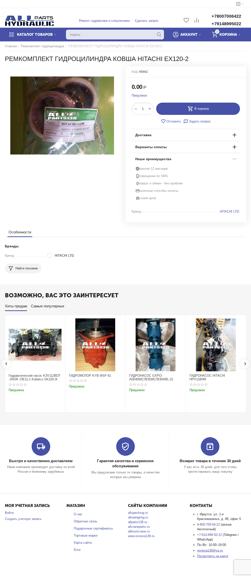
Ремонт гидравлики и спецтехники (104, 21)
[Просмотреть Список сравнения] (196, 20)
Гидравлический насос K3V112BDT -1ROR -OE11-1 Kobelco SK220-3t (35, 377)
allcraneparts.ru (139, 527)
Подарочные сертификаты (93, 528)
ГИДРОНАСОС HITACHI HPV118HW (207, 377)
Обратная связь (85, 521)
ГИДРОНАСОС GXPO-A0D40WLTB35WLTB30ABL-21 (151, 377)
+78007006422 (226, 16)
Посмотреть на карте (212, 556)
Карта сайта (83, 542)
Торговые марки (85, 535)
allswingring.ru (138, 517)
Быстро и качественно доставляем (41, 461)
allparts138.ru (137, 522)
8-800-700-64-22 (209, 524)
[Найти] (159, 34)
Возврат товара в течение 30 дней (210, 461)
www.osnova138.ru (141, 536)
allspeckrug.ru (138, 513)
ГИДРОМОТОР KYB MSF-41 (90, 375)
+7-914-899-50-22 (210, 535)
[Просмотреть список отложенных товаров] (186, 20)
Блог (77, 550)
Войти (9, 513)
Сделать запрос (147, 21)
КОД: (135, 71)
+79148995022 (226, 23)
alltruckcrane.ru (139, 531)
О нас (78, 514)
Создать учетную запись (23, 519)
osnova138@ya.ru (210, 550)
